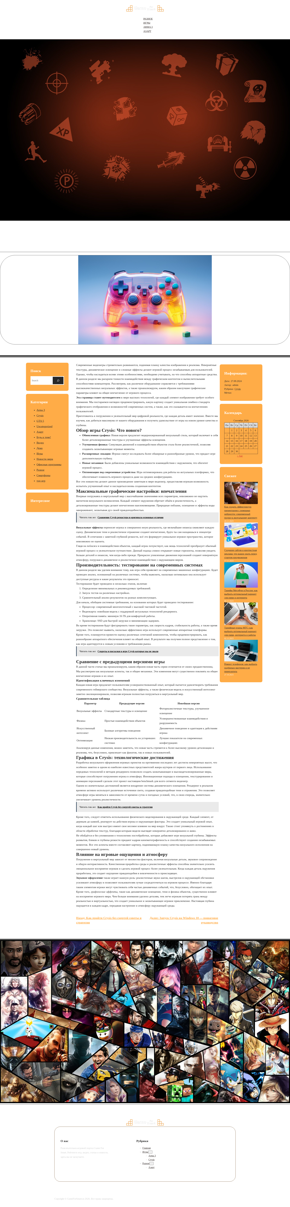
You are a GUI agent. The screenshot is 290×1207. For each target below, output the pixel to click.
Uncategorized (44, 426)
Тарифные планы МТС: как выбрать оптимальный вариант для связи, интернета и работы (240, 631)
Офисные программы (49, 464)
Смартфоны (43, 475)
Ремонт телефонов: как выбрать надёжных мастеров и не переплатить (240, 668)
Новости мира (45, 459)
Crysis (40, 415)
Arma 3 (41, 410)
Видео (40, 442)
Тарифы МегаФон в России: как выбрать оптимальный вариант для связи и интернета (241, 594)
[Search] (58, 380)
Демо (40, 448)
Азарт (40, 431)
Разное (40, 469)
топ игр (41, 480)
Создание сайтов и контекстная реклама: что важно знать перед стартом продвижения (240, 554)
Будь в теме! (44, 437)
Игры (40, 453)
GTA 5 (40, 420)
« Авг (240, 456)
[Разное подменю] (151, 1163)
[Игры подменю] (150, 1152)
